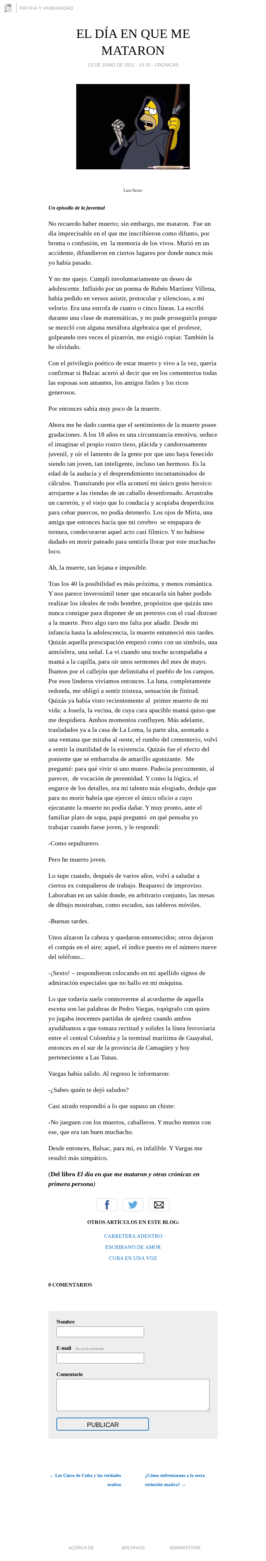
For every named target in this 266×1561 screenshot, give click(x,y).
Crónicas (166, 64)
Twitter (133, 1204)
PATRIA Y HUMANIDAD (47, 8)
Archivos (133, 1547)
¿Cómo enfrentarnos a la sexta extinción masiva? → (175, 1480)
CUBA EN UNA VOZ (133, 1258)
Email (159, 1204)
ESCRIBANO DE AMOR (133, 1247)
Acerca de (81, 1547)
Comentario (69, 1374)
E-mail (80, 1348)
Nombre (65, 1322)
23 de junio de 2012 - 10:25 (119, 64)
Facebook (107, 1204)
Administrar (184, 1547)
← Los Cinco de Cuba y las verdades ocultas (85, 1480)
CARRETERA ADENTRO (133, 1236)
